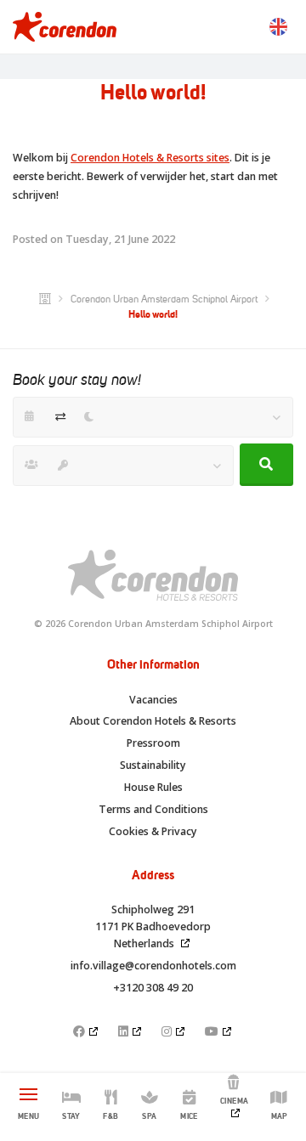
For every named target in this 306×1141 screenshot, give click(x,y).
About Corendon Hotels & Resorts (153, 721)
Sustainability (153, 765)
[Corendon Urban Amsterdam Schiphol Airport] (64, 27)
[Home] (45, 299)
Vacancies (153, 699)
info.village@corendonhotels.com (153, 965)
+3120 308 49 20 (153, 987)
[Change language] (278, 27)
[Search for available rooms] (266, 464)
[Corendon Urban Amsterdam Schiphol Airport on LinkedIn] (131, 1031)
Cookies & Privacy (153, 831)
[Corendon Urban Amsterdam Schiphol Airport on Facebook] (86, 1031)
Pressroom (153, 743)
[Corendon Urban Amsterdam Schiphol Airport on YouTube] (219, 1031)
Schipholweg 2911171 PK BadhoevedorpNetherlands (153, 926)
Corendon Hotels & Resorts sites (150, 157)
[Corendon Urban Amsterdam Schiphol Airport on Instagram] (174, 1031)
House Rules (153, 787)
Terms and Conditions (153, 809)
